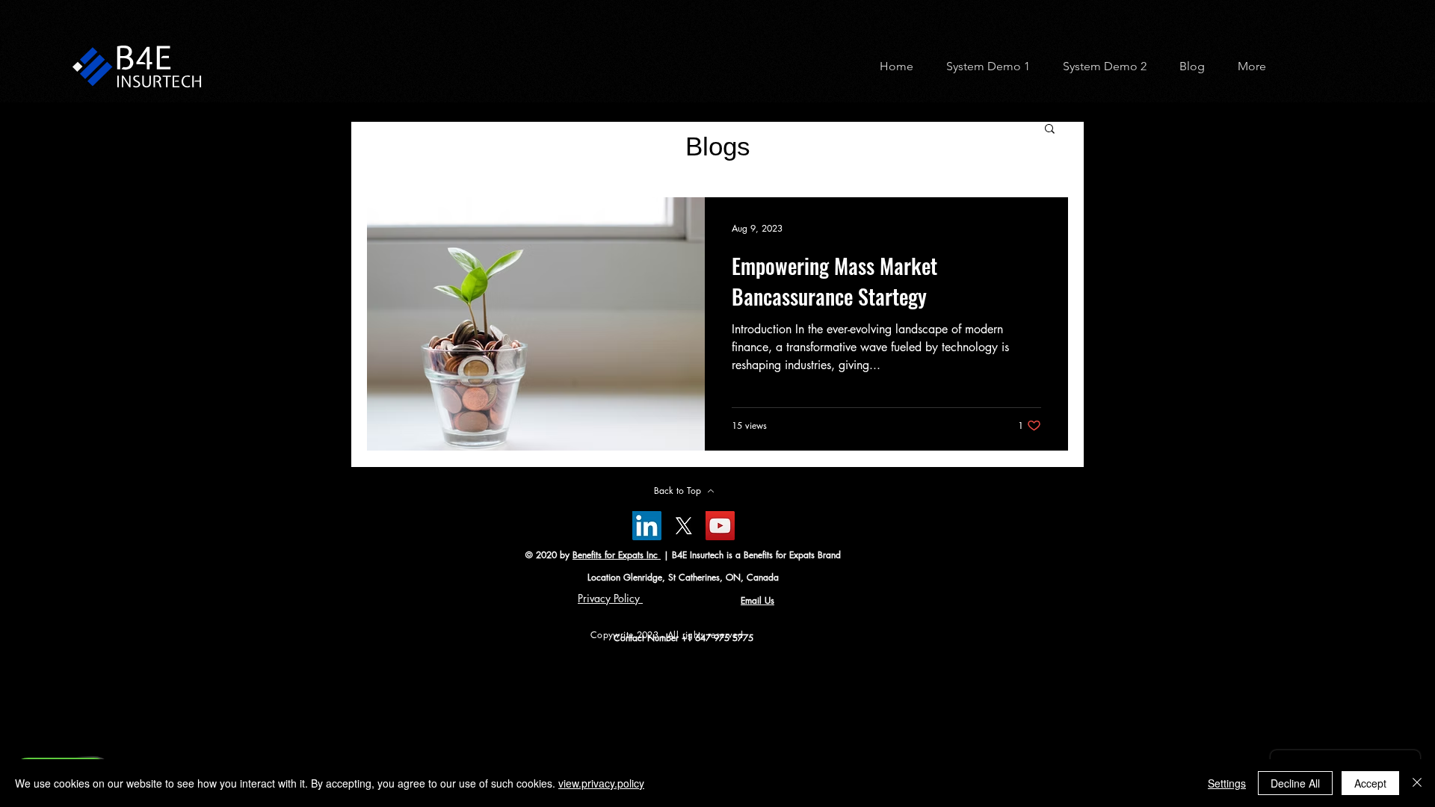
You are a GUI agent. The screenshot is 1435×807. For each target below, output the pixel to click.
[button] (983, 66)
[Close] (1417, 783)
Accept (1370, 783)
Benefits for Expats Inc (617, 554)
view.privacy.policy (601, 783)
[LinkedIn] (646, 525)
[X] (683, 525)
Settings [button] (1227, 783)
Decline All (1295, 783)
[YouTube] (720, 525)
